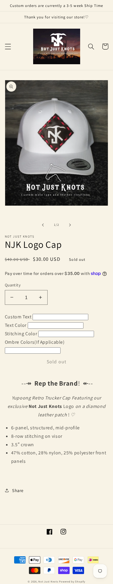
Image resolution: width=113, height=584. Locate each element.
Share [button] (18, 490)
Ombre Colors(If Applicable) (35, 342)
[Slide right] (70, 225)
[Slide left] (42, 225)
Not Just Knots (48, 581)
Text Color (16, 325)
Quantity (12, 285)
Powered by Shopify (72, 581)
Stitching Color (21, 333)
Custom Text (18, 317)
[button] (8, 46)
